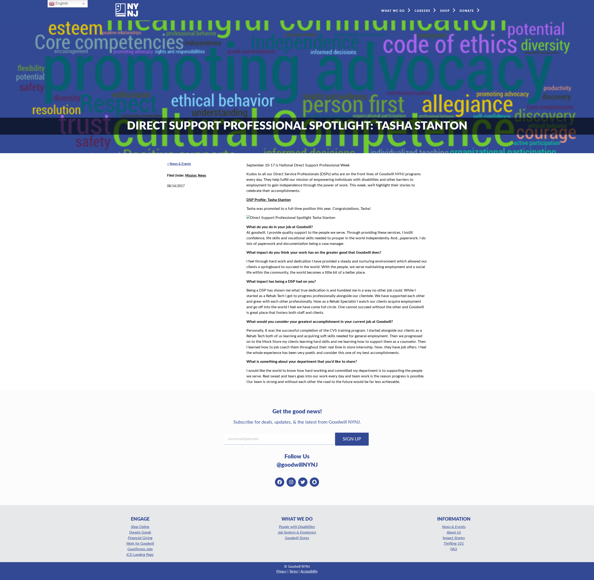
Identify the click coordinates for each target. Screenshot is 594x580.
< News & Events (179, 164)
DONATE (467, 11)
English (61, 3)
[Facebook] (279, 482)
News (202, 175)
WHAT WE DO (393, 11)
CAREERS (422, 11)
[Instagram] (291, 482)
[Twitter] (302, 482)
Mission (191, 175)
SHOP (445, 11)
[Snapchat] (314, 482)
